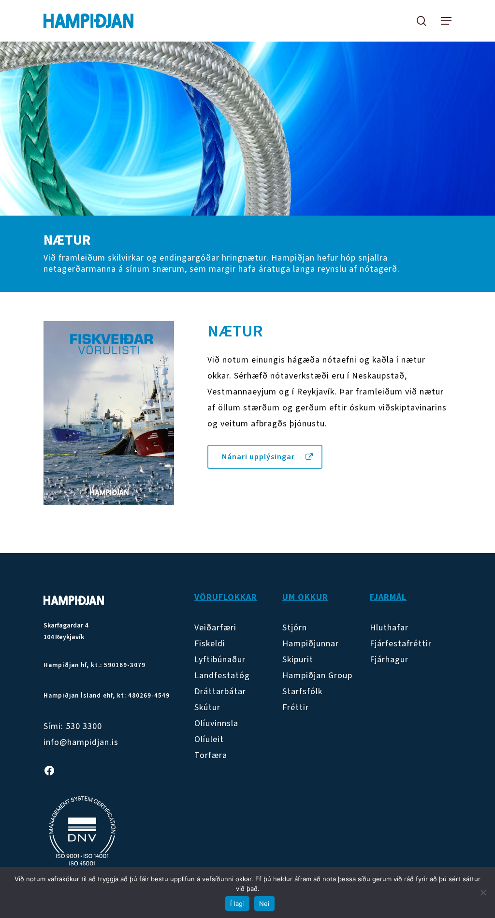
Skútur (207, 707)
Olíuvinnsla (216, 723)
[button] (446, 21)
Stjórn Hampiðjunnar (310, 636)
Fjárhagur (389, 660)
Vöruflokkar (225, 597)
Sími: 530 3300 (73, 726)
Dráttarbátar (220, 691)
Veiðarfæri (215, 628)
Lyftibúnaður (220, 660)
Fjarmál (388, 597)
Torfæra (210, 755)
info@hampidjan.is (81, 742)
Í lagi (237, 903)
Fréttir (295, 707)
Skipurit (297, 660)
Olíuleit (209, 739)
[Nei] (483, 892)
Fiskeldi (209, 644)
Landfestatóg (222, 676)
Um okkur (305, 597)
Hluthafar (389, 628)
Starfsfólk (302, 691)
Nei (264, 903)
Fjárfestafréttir (401, 644)
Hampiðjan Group (317, 676)
